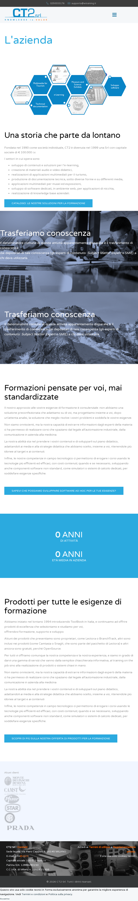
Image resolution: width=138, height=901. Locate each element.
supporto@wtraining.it (84, 3)
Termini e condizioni (33, 894)
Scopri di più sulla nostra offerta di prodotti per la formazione (61, 738)
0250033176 (57, 3)
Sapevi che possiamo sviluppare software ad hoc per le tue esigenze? (64, 490)
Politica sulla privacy (60, 894)
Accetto (5, 898)
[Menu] (114, 15)
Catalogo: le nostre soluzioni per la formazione (48, 203)
